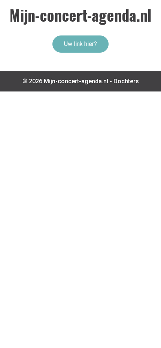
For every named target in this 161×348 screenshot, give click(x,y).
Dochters (126, 81)
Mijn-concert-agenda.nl (80, 15)
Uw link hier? (80, 43)
